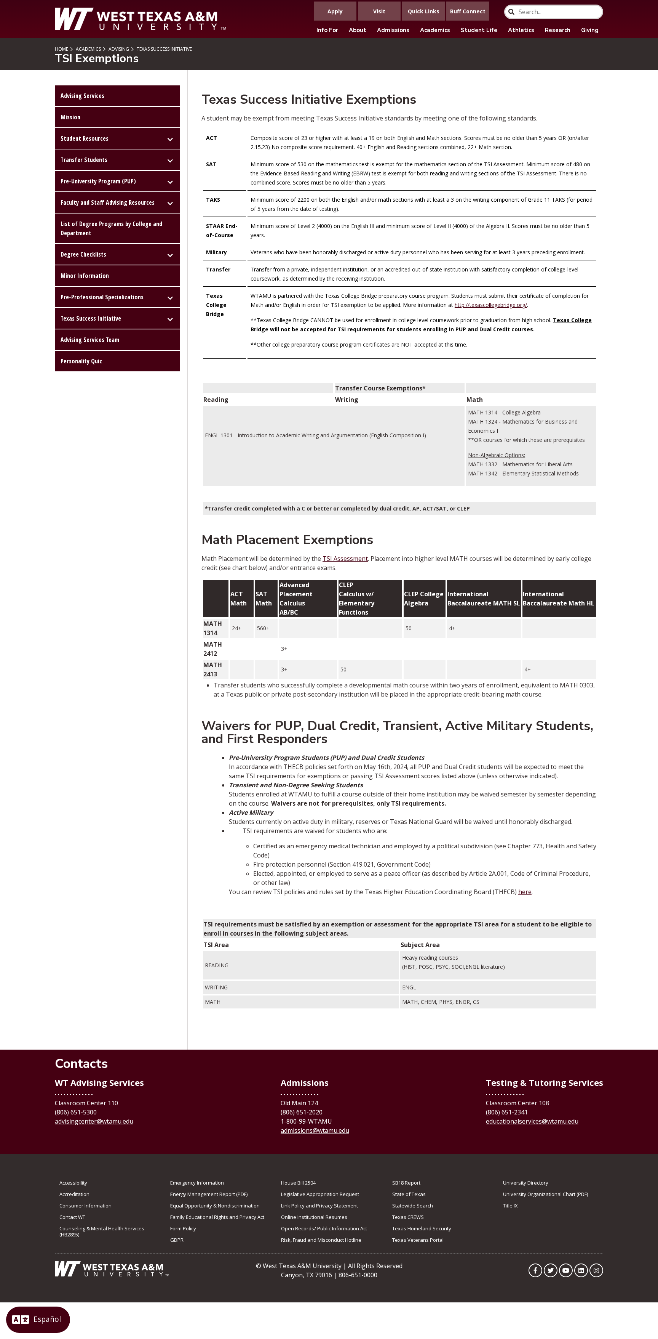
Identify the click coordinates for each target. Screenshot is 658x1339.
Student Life (479, 30)
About (357, 30)
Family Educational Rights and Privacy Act (217, 1217)
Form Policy (183, 1228)
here (525, 892)
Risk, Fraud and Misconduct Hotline (321, 1239)
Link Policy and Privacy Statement (319, 1205)
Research (557, 30)
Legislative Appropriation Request (320, 1194)
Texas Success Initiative (164, 49)
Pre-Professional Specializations (102, 297)
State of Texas (409, 1194)
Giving (590, 30)
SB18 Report (406, 1182)
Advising (118, 49)
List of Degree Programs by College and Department (111, 228)
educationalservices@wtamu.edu (532, 1121)
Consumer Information (85, 1205)
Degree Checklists (83, 254)
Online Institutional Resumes (314, 1217)
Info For (327, 30)
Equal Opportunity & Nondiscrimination (215, 1205)
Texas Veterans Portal (418, 1239)
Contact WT (72, 1217)
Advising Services (82, 96)
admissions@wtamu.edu (315, 1130)
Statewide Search (412, 1205)
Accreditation (74, 1194)
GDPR (177, 1239)
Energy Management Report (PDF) (209, 1194)
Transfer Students (84, 160)
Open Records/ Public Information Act (324, 1228)
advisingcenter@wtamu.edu (94, 1121)
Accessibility (73, 1182)
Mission (70, 117)
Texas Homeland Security (421, 1228)
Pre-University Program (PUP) (98, 181)
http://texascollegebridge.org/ (491, 304)
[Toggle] (170, 138)
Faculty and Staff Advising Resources (108, 202)
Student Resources (85, 138)
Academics (435, 30)
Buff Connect (468, 11)
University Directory (525, 1182)
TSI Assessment (345, 558)
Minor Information (85, 275)
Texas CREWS (408, 1217)
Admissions (393, 30)
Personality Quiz (81, 361)
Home (61, 49)
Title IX (510, 1205)
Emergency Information (197, 1182)
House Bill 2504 (298, 1182)
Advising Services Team (90, 340)
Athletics (521, 30)
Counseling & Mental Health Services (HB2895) (101, 1231)
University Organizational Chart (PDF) (545, 1194)
